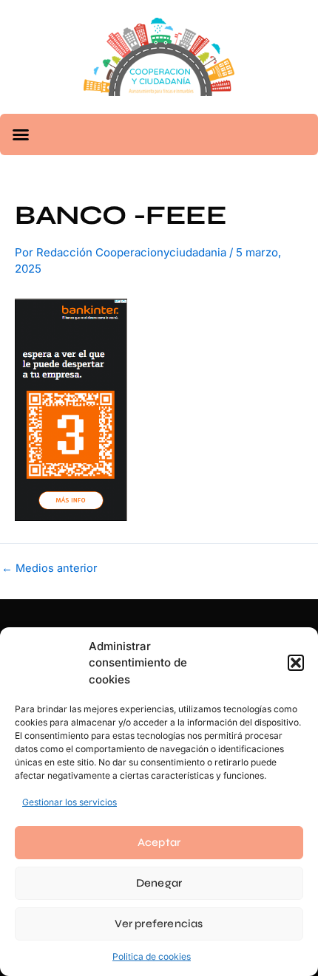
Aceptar (159, 842)
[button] (295, 662)
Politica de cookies (151, 956)
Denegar (159, 883)
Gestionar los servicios (69, 802)
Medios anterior (49, 568)
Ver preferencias (159, 923)
